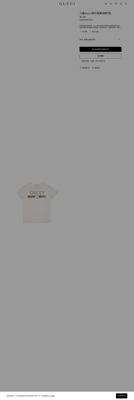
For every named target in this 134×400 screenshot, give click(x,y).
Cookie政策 (51, 396)
